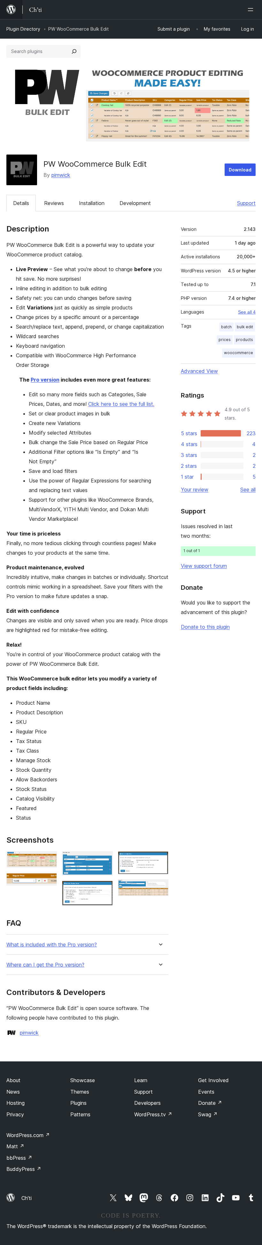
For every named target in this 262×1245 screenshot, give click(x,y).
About (13, 1080)
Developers (147, 1103)
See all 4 (247, 312)
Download (240, 169)
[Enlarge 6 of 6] (160, 888)
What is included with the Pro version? (51, 945)
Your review (194, 489)
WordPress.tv (153, 1114)
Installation (91, 203)
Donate (210, 1103)
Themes (79, 1092)
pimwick (60, 175)
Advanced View (199, 371)
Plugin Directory (23, 29)
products (244, 339)
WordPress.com (28, 1135)
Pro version (45, 379)
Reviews (54, 203)
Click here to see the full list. (121, 404)
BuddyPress (23, 1169)
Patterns (80, 1114)
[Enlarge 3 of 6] (104, 860)
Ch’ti (26, 1198)
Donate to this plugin (205, 627)
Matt (15, 1146)
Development (135, 203)
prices (225, 339)
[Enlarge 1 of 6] (48, 860)
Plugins (78, 1103)
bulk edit (245, 326)
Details (21, 203)
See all (248, 489)
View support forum (204, 566)
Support (246, 203)
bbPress (19, 1158)
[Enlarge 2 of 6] (48, 881)
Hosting (15, 1103)
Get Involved (213, 1080)
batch (226, 326)
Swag (208, 1114)
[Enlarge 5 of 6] (160, 860)
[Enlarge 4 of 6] (104, 889)
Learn (140, 1080)
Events (206, 1092)
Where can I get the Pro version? (45, 965)
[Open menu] (252, 9)
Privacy (15, 1114)
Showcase (82, 1080)
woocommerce (238, 352)
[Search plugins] (74, 51)
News (13, 1092)
